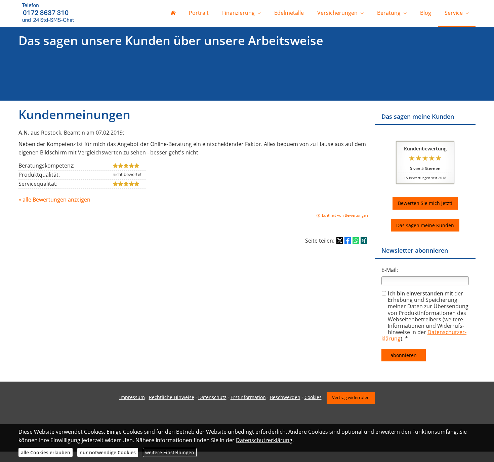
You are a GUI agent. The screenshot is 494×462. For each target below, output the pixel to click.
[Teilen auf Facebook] (347, 240)
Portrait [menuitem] (199, 12)
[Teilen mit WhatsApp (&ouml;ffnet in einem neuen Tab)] (356, 240)
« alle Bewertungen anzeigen (54, 199)
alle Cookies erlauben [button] (45, 452)
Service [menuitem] (454, 12)
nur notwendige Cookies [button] (108, 452)
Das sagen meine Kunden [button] (425, 225)
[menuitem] (173, 13)
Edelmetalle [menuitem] (289, 12)
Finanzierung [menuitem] (238, 12)
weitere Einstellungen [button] (169, 452)
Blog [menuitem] (425, 12)
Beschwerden (285, 397)
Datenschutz (212, 397)
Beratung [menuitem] (389, 12)
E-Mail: (389, 270)
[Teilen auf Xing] (364, 240)
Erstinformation (248, 397)
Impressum (132, 397)
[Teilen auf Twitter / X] (339, 240)
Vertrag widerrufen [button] (351, 397)
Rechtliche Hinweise (171, 397)
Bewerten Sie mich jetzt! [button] (425, 203)
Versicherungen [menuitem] (337, 12)
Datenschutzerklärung (264, 440)
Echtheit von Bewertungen (345, 215)
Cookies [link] (313, 397)
